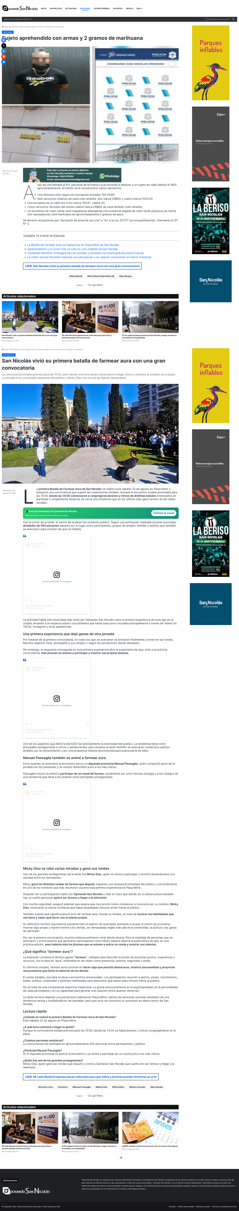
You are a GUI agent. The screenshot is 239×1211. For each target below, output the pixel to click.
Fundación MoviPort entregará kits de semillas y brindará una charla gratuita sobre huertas (85, 253)
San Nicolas (126, 276)
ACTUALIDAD (71, 8)
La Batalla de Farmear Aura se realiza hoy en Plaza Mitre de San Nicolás (73, 245)
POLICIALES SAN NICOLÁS (101, 276)
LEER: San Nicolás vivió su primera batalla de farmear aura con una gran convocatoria (82, 266)
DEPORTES (118, 8)
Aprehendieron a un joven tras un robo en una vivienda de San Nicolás (72, 249)
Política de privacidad (186, 1207)
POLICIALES (85, 8)
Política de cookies (203, 1207)
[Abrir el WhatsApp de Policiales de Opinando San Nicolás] (72, 181)
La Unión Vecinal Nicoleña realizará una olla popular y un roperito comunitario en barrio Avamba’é (89, 257)
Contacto (172, 1207)
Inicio (5, 27)
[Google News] (95, 285)
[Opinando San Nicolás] (20, 8)
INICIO (43, 8)
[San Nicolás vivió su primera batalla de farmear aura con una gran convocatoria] (30, 317)
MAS (139, 8)
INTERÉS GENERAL (102, 8)
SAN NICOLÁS (56, 8)
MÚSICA (129, 8)
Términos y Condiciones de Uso (224, 1207)
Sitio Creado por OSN (51, 1207)
